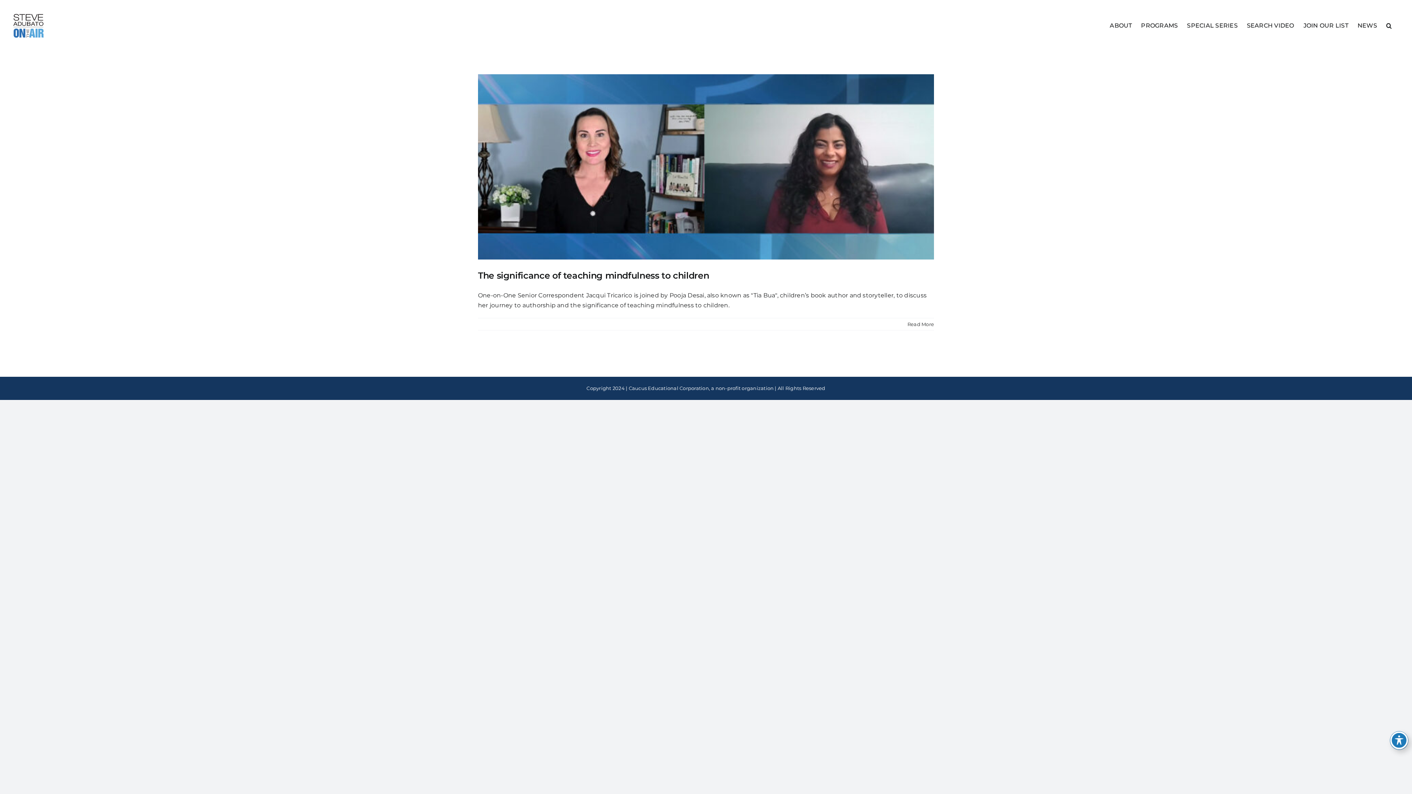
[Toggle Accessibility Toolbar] (1399, 740)
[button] (1389, 25)
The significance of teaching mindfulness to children (593, 275)
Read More (921, 324)
